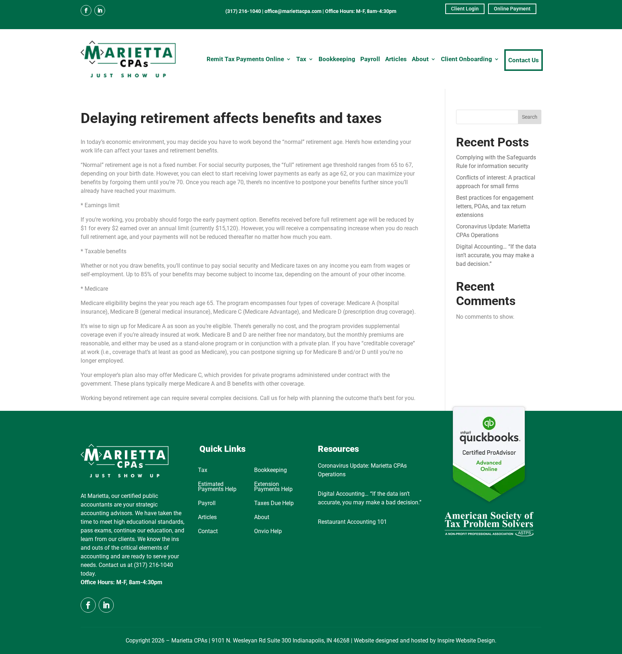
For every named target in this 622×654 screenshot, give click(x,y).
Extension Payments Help (273, 487)
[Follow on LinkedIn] (99, 10)
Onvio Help (268, 532)
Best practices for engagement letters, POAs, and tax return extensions (494, 206)
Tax (301, 59)
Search (529, 117)
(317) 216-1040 (243, 11)
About (420, 59)
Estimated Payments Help (217, 487)
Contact (208, 532)
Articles (396, 59)
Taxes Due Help (274, 504)
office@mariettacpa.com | (295, 11)
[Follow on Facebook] (86, 10)
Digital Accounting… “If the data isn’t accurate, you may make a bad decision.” (496, 255)
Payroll (370, 59)
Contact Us (523, 60)
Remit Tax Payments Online (245, 59)
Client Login (465, 9)
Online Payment (512, 9)
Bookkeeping (337, 59)
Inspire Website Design (466, 640)
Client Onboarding (466, 59)
